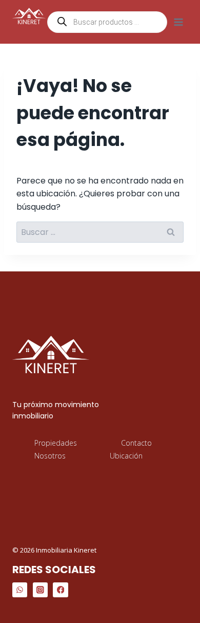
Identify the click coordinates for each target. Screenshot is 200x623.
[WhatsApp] (19, 589)
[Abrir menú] (178, 22)
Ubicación (126, 456)
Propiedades (55, 443)
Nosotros (50, 456)
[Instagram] (40, 589)
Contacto (136, 443)
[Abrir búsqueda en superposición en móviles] (107, 22)
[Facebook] (60, 589)
